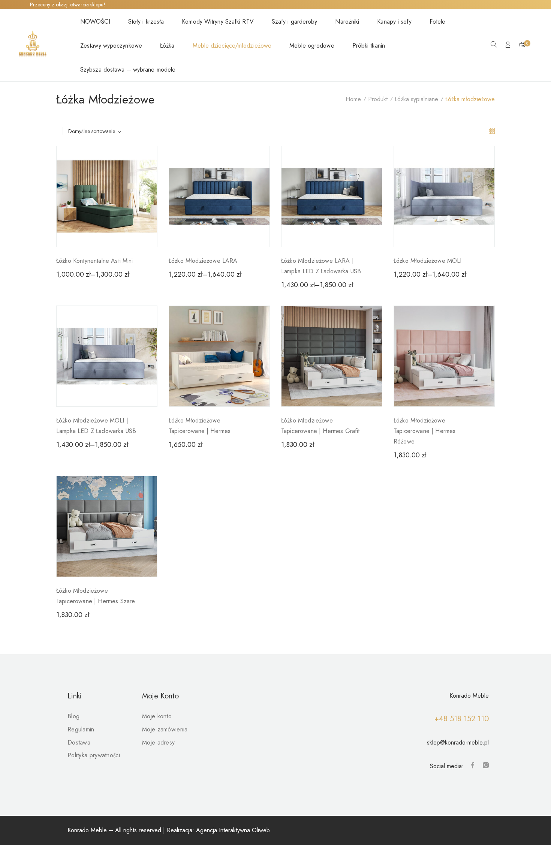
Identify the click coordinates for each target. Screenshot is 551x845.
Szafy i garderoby (294, 21)
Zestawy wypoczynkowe (111, 45)
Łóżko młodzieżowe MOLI (428, 260)
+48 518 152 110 (461, 718)
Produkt (378, 99)
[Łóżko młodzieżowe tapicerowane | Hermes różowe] (444, 356)
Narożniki (347, 21)
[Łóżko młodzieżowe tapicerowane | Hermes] (219, 356)
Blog (73, 716)
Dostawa (78, 742)
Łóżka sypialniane (416, 99)
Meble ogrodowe (311, 45)
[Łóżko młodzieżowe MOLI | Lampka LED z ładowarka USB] (107, 356)
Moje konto (157, 716)
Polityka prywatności (93, 755)
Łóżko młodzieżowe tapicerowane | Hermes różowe (424, 431)
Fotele (438, 21)
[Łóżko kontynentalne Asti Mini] (107, 196)
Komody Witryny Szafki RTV (218, 21)
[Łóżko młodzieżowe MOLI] (444, 196)
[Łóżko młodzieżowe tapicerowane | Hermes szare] (107, 526)
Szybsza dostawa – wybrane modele (127, 69)
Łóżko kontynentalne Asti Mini (94, 260)
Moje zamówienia (165, 729)
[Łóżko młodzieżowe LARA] (219, 196)
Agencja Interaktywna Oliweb (233, 830)
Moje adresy (158, 742)
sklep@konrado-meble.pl (458, 742)
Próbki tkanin (368, 45)
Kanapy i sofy (394, 21)
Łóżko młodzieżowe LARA (203, 260)
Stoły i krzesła (146, 21)
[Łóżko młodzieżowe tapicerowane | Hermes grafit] (331, 356)
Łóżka (167, 45)
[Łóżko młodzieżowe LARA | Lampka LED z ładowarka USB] (331, 196)
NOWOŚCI (95, 21)
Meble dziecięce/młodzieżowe (232, 45)
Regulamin (80, 729)
